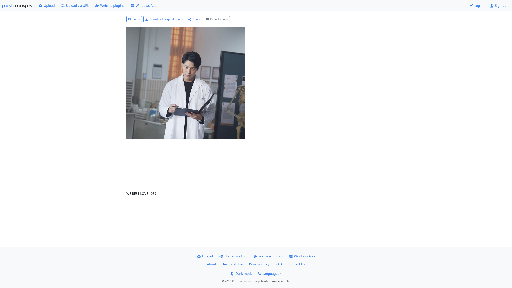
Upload (49, 5)
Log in (479, 5)
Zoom (136, 19)
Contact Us (296, 264)
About (211, 264)
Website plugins (112, 5)
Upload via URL (77, 5)
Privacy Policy (259, 264)
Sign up (500, 5)
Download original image (166, 19)
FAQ (279, 264)
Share (197, 19)
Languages (271, 273)
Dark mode (244, 273)
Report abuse (219, 19)
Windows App (146, 5)
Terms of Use (233, 264)
